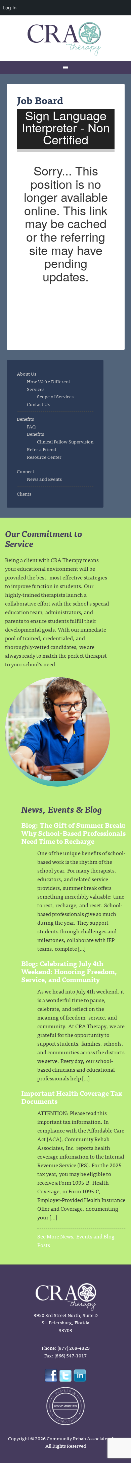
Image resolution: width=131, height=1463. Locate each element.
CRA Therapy (66, 38)
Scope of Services (55, 396)
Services (35, 389)
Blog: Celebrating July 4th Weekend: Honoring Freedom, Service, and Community (69, 971)
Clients (24, 493)
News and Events (44, 479)
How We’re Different (48, 381)
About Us (26, 373)
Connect (25, 471)
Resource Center (44, 456)
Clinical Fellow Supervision (65, 441)
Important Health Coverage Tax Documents (71, 1096)
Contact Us (38, 404)
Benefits (25, 418)
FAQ (31, 426)
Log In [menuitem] (9, 7)
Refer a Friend (41, 449)
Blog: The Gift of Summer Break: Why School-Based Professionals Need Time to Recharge (73, 832)
